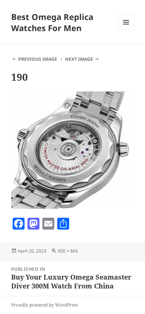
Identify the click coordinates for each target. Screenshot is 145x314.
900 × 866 (68, 251)
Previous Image (37, 59)
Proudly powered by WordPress (44, 305)
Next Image (79, 59)
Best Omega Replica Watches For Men (52, 22)
